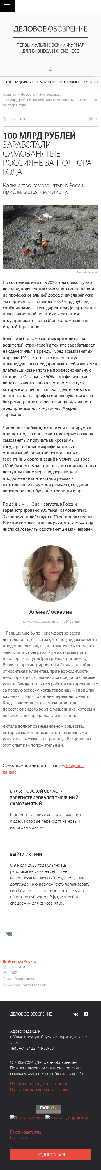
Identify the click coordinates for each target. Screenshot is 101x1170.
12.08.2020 (17, 118)
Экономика (49, 94)
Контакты (18, 1137)
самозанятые (34, 984)
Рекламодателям (25, 1132)
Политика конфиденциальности (39, 1083)
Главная (9, 94)
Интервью (69, 81)
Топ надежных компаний (30, 81)
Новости (27, 94)
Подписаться (50, 1154)
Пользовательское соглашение (39, 1089)
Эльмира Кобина (22, 961)
